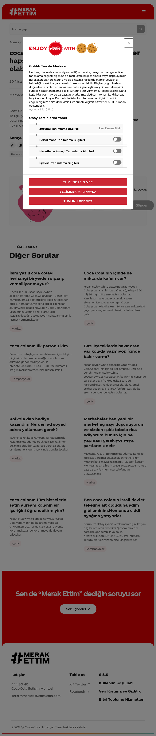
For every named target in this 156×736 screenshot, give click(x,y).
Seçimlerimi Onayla (78, 191)
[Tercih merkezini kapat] (128, 43)
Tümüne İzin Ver (78, 182)
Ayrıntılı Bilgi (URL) (41, 109)
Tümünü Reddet (78, 201)
